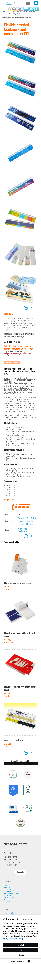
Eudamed (7, 893)
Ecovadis (7, 889)
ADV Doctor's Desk (23, 518)
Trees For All (9, 895)
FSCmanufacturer (11, 891)
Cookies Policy (10, 913)
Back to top (33, 308)
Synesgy (7, 885)
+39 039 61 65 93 (8, 5)
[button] (36, 3)
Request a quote (12, 362)
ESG (5, 883)
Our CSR (7, 899)
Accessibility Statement (13, 915)
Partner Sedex (9, 887)
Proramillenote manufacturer (22, 530)
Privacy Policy (9, 911)
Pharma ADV (31, 524)
